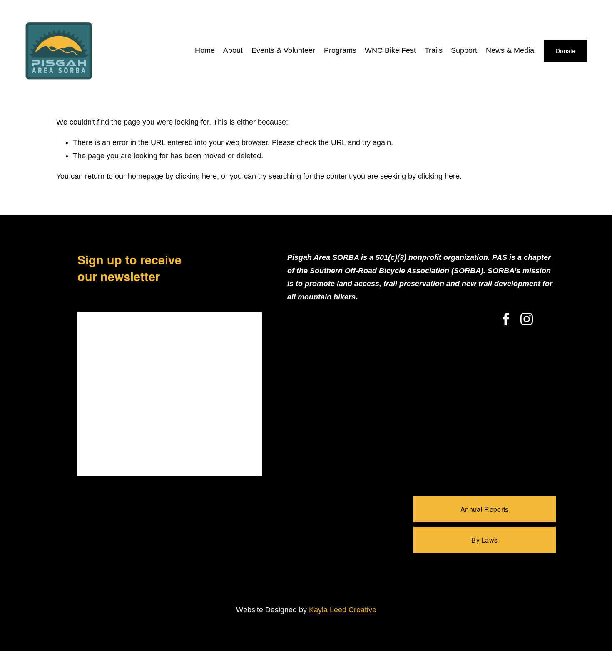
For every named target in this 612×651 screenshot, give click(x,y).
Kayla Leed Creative (342, 610)
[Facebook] (505, 319)
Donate (566, 51)
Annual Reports (484, 509)
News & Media (510, 50)
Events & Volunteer (283, 50)
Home (205, 50)
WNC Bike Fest (390, 50)
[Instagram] (526, 319)
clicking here (196, 176)
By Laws (484, 540)
